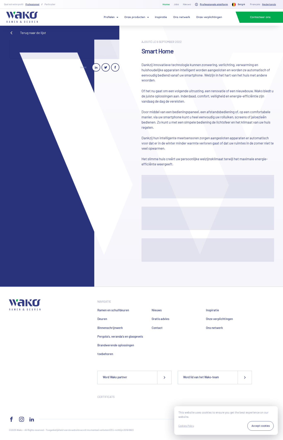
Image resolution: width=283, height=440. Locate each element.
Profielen (109, 17)
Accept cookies (261, 425)
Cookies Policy (186, 425)
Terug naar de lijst (33, 33)
